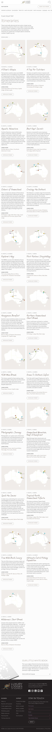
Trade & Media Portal (6, 708)
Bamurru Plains (34, 85)
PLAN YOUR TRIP (4, 6)
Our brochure (19, 715)
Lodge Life (44, 683)
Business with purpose (6, 703)
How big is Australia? (6, 10)
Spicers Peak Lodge (31, 455)
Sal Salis (7, 90)
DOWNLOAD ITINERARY (7, 94)
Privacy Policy (48, 728)
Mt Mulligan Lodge (37, 87)
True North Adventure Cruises (34, 210)
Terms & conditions (40, 728)
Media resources (5, 713)
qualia (10, 90)
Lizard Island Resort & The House (9, 88)
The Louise (4, 274)
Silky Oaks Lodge (15, 214)
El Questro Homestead (14, 275)
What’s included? (29, 10)
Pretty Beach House (31, 149)
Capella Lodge (12, 336)
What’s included (20, 706)
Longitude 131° (44, 211)
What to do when (20, 711)
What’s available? (37, 10)
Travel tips (21, 10)
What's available (20, 708)
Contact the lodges (20, 701)
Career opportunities (6, 706)
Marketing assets (5, 711)
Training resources (5, 718)
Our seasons (15, 10)
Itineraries (44, 10)
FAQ (49, 10)
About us (3, 701)
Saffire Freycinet (36, 151)
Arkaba (28, 85)
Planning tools (4, 715)
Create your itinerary (44, 6)
